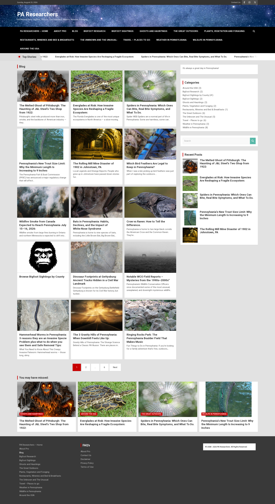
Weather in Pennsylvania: (171, 40)
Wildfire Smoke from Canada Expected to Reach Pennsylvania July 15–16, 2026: (42, 225)
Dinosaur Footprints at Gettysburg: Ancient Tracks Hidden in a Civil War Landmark (95, 280)
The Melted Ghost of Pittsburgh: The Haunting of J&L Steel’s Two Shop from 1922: (42, 109)
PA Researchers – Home (34, 31)
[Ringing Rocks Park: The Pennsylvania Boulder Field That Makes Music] (150, 315)
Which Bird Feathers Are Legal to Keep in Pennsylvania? (147, 165)
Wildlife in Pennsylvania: (208, 40)
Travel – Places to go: (137, 40)
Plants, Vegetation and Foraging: (224, 31)
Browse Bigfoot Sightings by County (41, 276)
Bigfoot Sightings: (123, 31)
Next (115, 367)
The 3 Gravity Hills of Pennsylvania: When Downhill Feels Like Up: (95, 336)
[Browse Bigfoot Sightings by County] (43, 257)
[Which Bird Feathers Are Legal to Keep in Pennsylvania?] (150, 144)
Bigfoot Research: (95, 31)
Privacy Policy (87, 463)
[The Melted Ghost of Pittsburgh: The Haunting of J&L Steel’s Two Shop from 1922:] (43, 86)
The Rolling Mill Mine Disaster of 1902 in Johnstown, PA (93, 165)
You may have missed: (33, 377)
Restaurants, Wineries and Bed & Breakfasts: (47, 40)
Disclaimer (85, 459)
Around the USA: (30, 48)
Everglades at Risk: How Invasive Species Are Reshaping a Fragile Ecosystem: (72, 56)
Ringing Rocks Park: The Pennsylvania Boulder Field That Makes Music (147, 338)
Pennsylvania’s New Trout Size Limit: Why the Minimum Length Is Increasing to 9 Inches (42, 167)
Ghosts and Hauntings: (154, 31)
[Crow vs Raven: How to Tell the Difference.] (150, 202)
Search (253, 141)
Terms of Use (87, 467)
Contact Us (235, 2)
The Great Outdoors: (186, 31)
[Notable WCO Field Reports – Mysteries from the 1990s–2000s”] (150, 257)
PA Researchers (37, 14)
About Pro (60, 31)
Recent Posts (193, 154)
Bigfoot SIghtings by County (196, 95)
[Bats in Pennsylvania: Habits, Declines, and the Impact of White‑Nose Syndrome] (97, 202)
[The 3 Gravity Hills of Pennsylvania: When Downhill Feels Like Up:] (97, 315)
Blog (75, 31)
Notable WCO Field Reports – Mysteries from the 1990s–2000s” (148, 278)
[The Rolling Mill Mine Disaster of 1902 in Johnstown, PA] (97, 144)
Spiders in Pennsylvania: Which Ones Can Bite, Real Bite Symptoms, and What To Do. (162, 56)
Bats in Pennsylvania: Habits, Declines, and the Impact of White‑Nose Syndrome (91, 225)
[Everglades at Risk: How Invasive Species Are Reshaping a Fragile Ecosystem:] (97, 86)
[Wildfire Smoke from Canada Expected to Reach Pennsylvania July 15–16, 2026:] (43, 202)
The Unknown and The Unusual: (98, 40)
